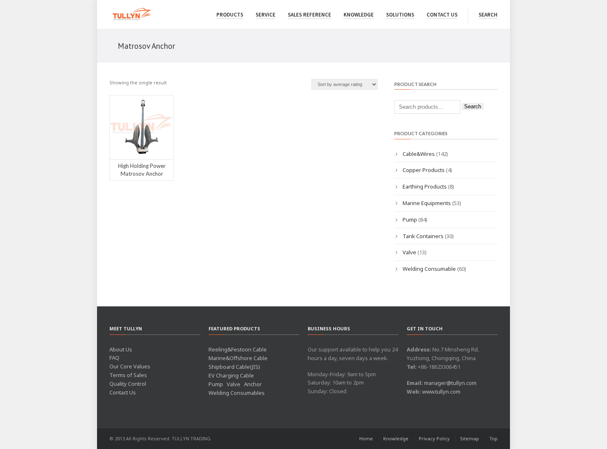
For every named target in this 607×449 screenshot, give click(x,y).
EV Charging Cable (231, 375)
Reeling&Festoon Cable (238, 349)
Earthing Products (425, 186)
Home (366, 438)
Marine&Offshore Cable (238, 358)
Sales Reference (309, 14)
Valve (409, 252)
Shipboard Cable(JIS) (234, 366)
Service (265, 14)
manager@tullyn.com (450, 383)
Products (229, 14)
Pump (410, 219)
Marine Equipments (427, 203)
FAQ (114, 357)
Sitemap (469, 438)
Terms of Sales (128, 375)
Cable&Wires (419, 154)
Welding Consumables (237, 392)
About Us (120, 349)
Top (493, 438)
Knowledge (359, 14)
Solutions (400, 14)
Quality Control (127, 383)
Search (488, 14)
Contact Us (442, 14)
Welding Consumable (429, 268)
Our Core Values (129, 366)
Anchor (253, 384)
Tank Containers (423, 236)
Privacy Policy (434, 438)
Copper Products (424, 170)
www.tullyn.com (441, 391)
